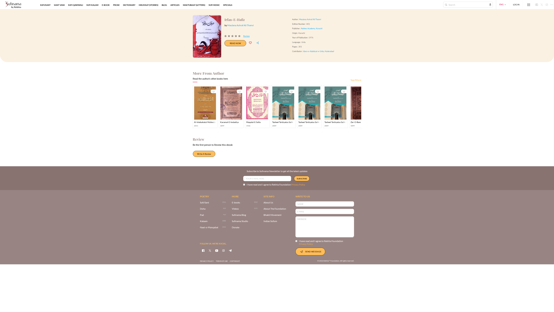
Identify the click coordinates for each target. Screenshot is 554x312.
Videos (235, 209)
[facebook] (203, 250)
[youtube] (216, 250)
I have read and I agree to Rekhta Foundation (276, 184)
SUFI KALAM (92, 5)
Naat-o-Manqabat (209, 227)
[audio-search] (490, 4)
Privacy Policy (298, 184)
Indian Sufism (270, 221)
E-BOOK (106, 5)
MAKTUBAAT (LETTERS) (194, 5)
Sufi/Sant (204, 202)
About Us (268, 202)
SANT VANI (59, 5)
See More (356, 80)
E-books (236, 202)
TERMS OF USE (222, 261)
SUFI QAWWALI (75, 5)
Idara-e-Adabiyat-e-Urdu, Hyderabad (318, 51)
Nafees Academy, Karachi (311, 28)
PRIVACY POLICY (207, 261)
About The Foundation (275, 209)
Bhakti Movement (272, 215)
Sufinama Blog (239, 215)
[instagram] (223, 250)
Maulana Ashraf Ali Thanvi (310, 19)
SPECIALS (227, 5)
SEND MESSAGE (313, 251)
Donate (235, 227)
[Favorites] (251, 42)
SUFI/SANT (45, 5)
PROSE (116, 5)
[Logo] (13, 5)
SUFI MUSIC (214, 5)
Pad (202, 215)
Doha (202, 209)
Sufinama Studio (240, 221)
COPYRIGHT (235, 261)
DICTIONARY (129, 5)
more (239, 5)
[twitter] (210, 250)
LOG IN (516, 4)
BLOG (164, 5)
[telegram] (230, 250)
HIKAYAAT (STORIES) (148, 5)
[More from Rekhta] (528, 4)
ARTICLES (174, 5)
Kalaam (203, 221)
